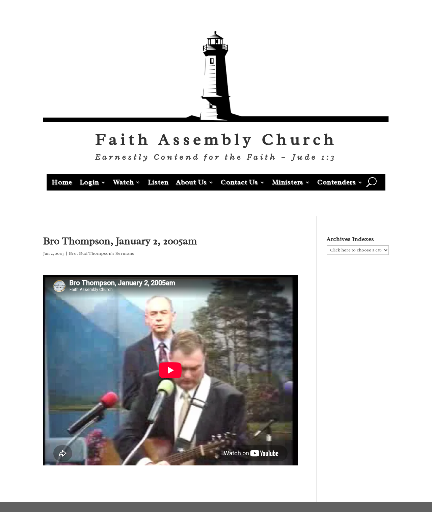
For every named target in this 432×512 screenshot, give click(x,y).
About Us (191, 182)
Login (89, 182)
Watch (123, 182)
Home (62, 182)
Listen (158, 182)
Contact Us (239, 182)
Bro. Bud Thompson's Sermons (101, 253)
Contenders (336, 182)
